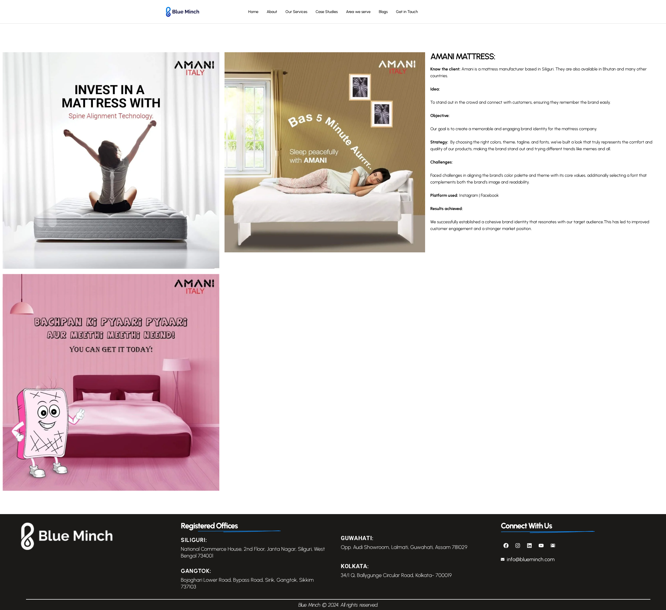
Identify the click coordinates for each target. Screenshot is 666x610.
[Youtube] (541, 545)
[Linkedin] (529, 545)
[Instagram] (518, 545)
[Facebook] (506, 545)
